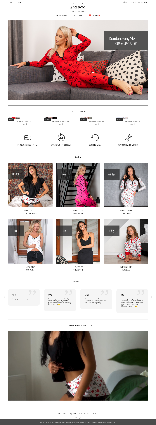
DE (13, 2)
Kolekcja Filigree (30, 210)
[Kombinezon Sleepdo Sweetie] (60, 118)
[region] (78, 60)
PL (8, 2)
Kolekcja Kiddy (125, 266)
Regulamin (73, 413)
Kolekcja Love (78, 210)
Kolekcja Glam (78, 266)
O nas (59, 413)
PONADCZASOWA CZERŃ (78, 270)
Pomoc (65, 413)
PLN (19, 2)
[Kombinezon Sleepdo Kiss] (24, 118)
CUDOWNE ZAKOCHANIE (78, 213)
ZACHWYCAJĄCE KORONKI (30, 213)
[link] (78, 60)
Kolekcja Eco (30, 266)
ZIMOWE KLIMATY (126, 213)
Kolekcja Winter (126, 210)
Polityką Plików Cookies (70, 422)
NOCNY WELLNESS (30, 270)
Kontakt (94, 413)
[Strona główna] (78, 7)
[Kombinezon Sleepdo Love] (96, 118)
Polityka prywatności (83, 413)
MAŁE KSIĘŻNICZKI (126, 270)
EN (11, 2)
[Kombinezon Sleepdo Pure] (132, 118)
